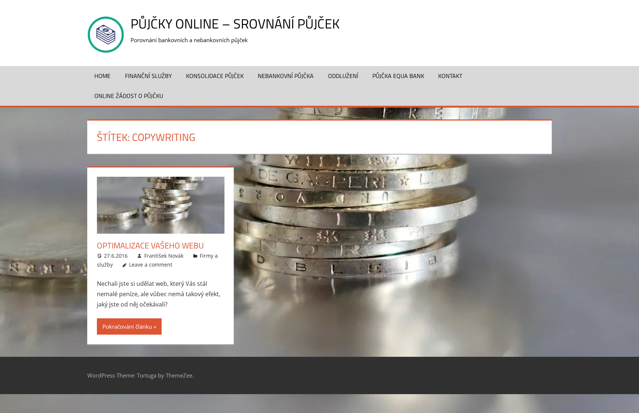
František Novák (163, 255)
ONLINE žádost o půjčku (128, 95)
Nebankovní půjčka (286, 75)
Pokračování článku (127, 326)
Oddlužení (343, 75)
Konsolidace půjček (215, 75)
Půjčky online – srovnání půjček (235, 23)
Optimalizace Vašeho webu (150, 245)
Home (102, 75)
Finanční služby (148, 75)
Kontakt (450, 75)
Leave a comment (150, 264)
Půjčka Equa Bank (398, 75)
